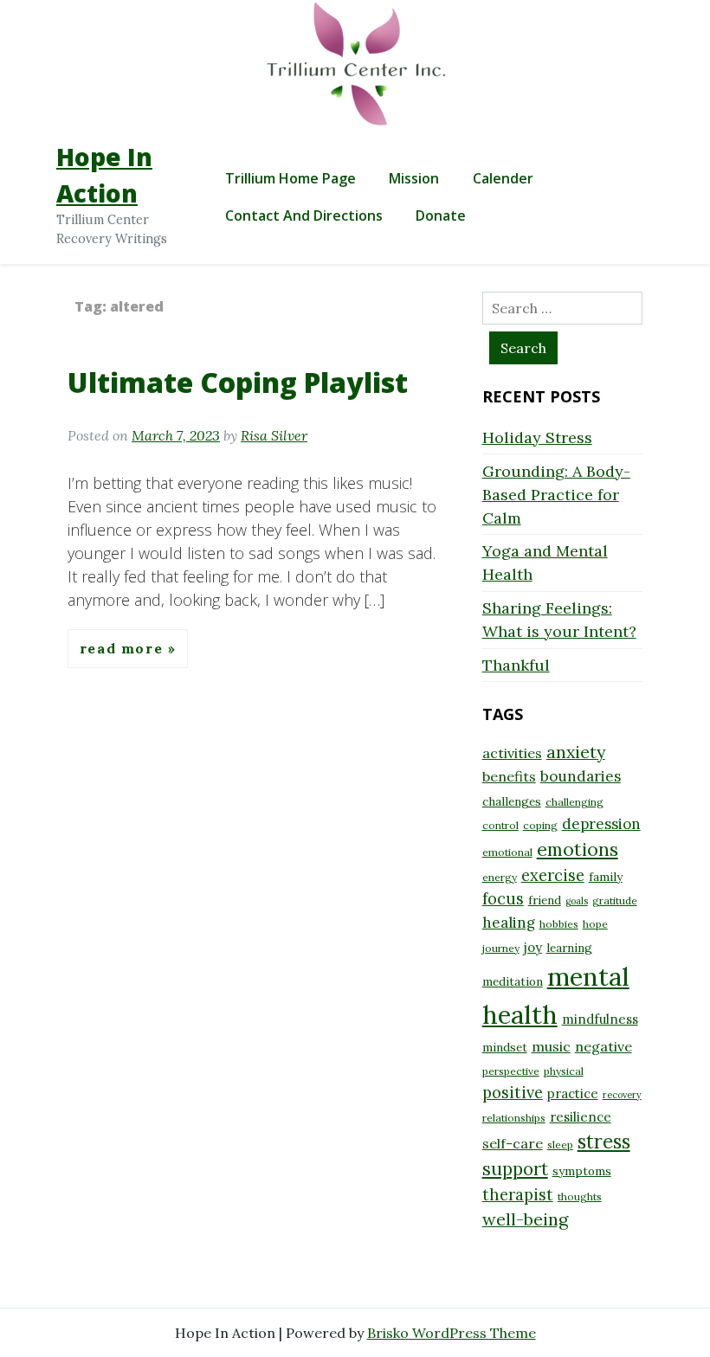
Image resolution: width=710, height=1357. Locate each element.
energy (499, 877)
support (515, 1168)
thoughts (580, 1196)
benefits (509, 776)
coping (540, 825)
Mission (414, 178)
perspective (510, 1070)
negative (603, 1046)
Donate (441, 215)
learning (569, 947)
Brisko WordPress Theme (451, 1332)
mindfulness (600, 1019)
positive (512, 1093)
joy (533, 947)
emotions (577, 849)
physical (564, 1070)
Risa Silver (274, 435)
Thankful (516, 665)
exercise (552, 875)
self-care (512, 1143)
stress (604, 1141)
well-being (525, 1219)
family (606, 876)
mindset (504, 1047)
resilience (580, 1117)
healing (508, 922)
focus (503, 899)
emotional (507, 852)
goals (576, 901)
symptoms (581, 1171)
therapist (517, 1195)
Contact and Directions (304, 215)
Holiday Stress (537, 437)
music (551, 1046)
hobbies (558, 923)
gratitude (614, 900)
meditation (512, 981)
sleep (560, 1144)
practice (572, 1093)
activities (512, 753)
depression (601, 823)
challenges (511, 801)
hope (595, 923)
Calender (503, 178)
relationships (513, 1117)
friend (544, 900)
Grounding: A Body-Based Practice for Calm (556, 494)
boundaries (580, 776)
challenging (574, 801)
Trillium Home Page (290, 178)
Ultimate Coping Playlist (238, 382)
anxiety (575, 751)
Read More (124, 648)
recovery (622, 1095)
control (500, 825)
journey (501, 948)
